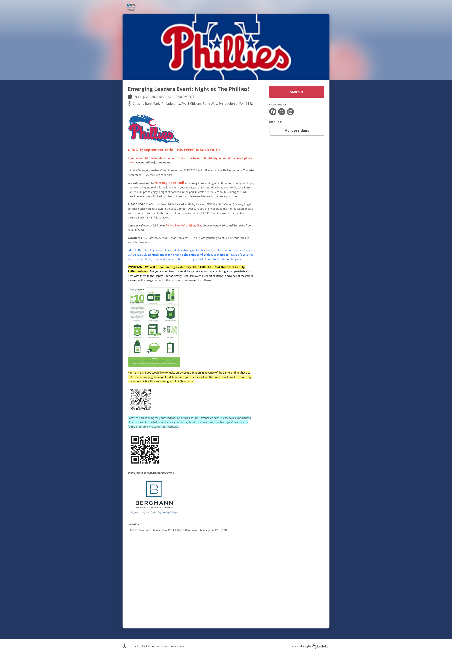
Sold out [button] (296, 92)
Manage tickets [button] (296, 130)
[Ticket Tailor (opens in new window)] (320, 646)
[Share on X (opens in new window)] (281, 111)
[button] (154, 646)
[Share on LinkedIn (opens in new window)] (290, 111)
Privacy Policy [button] (177, 646)
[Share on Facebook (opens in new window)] (272, 111)
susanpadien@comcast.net (154, 162)
